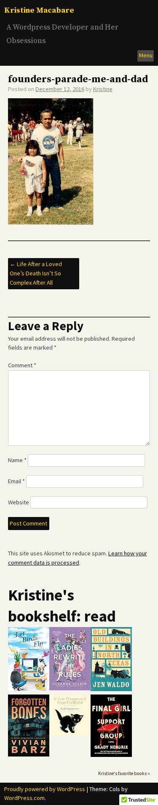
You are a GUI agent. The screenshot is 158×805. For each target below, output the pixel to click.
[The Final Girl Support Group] (111, 755)
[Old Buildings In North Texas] (111, 689)
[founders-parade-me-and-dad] (51, 222)
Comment (22, 365)
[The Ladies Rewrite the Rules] (70, 688)
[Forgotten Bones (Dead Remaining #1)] (28, 754)
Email (16, 481)
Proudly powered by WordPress (44, 789)
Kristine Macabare (39, 10)
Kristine (102, 89)
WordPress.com (24, 798)
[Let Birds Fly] (28, 689)
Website (18, 502)
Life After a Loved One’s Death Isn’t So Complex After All (36, 273)
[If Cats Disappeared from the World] (70, 734)
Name (17, 460)
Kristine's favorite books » (124, 773)
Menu (146, 55)
